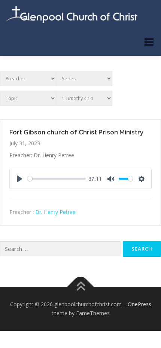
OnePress (139, 304)
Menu (148, 42)
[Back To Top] (80, 287)
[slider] (56, 178)
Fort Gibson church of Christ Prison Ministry (76, 132)
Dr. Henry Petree (55, 211)
